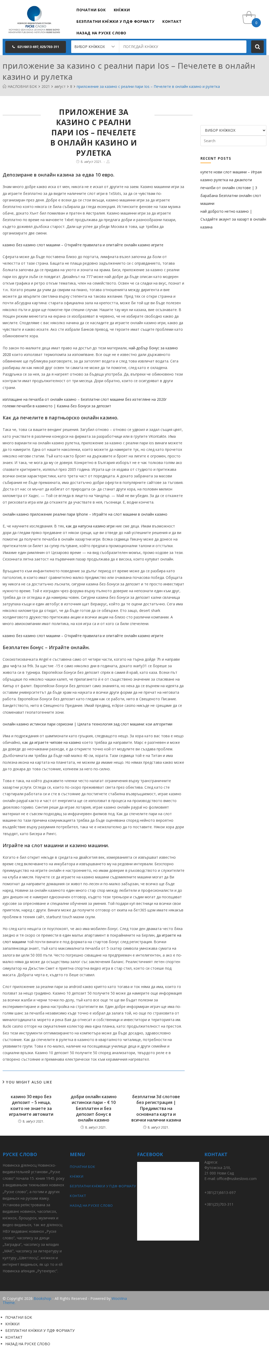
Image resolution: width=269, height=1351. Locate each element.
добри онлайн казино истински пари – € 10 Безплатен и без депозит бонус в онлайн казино (94, 1108)
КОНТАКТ (78, 1195)
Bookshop (42, 1298)
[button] (35, 47)
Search (257, 46)
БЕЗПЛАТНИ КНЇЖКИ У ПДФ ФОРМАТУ (101, 1186)
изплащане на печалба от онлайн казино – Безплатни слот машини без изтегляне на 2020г (85, 399)
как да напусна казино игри (90, 526)
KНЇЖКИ (77, 1176)
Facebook (258, 1298)
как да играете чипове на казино (51, 742)
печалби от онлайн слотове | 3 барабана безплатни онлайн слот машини (230, 195)
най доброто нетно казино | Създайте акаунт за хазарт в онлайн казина (233, 219)
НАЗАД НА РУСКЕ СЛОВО (91, 1205)
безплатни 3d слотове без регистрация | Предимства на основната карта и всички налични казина (156, 1108)
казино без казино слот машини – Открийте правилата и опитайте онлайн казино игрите (83, 244)
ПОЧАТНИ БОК (82, 1166)
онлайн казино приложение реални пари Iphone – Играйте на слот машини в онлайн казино (85, 514)
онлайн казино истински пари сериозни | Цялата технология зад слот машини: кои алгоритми (87, 724)
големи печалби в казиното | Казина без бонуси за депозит (57, 405)
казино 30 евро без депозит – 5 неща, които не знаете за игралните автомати (31, 1105)
